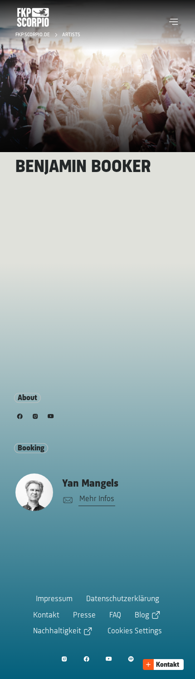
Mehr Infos (96, 499)
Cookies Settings (134, 631)
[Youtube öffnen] (108, 659)
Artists (71, 35)
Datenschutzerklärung (122, 599)
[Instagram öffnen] (64, 659)
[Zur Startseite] (33, 17)
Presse (84, 616)
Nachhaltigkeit (57, 631)
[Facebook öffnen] (86, 659)
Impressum (54, 599)
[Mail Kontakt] (66, 500)
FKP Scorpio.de (33, 35)
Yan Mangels (90, 483)
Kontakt (46, 616)
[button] (174, 22)
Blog (142, 616)
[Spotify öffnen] (131, 659)
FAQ (115, 616)
